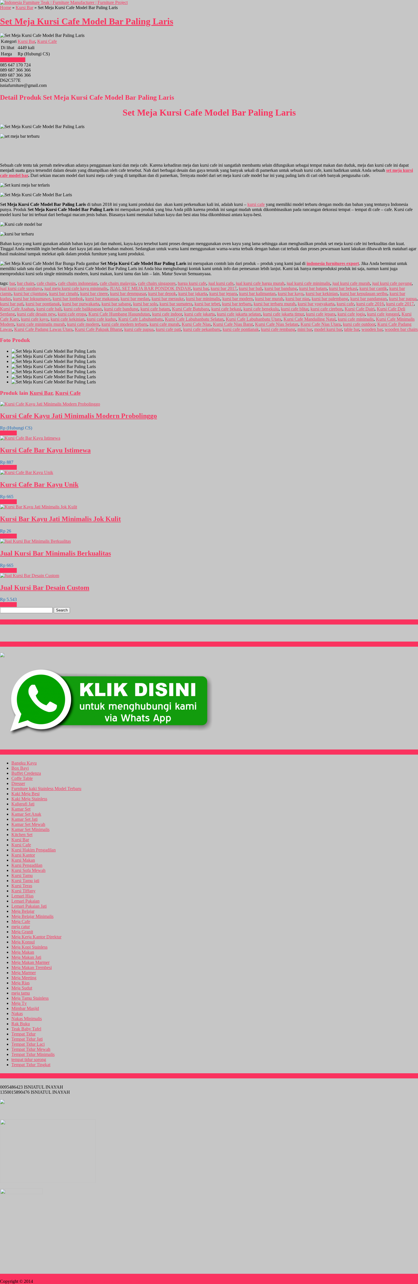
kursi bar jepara (223, 293)
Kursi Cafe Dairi (359, 308)
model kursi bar (328, 329)
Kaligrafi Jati (22, 803)
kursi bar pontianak (43, 303)
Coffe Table (22, 778)
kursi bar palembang (330, 298)
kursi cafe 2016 (370, 303)
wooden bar (371, 329)
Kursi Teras (21, 885)
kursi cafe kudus (101, 319)
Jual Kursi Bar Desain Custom (44, 587)
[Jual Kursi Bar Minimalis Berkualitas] (35, 541)
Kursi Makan (23, 860)
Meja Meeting (23, 977)
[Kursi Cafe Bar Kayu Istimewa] (30, 438)
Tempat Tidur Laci (28, 1044)
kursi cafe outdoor (359, 324)
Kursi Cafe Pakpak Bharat (98, 329)
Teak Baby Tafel (26, 1028)
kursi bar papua (403, 298)
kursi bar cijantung (30, 293)
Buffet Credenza (26, 773)
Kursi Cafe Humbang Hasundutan (119, 314)
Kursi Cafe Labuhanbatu (140, 319)
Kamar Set (20, 809)
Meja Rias (20, 982)
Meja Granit (22, 931)
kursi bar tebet (207, 303)
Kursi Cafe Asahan (17, 308)
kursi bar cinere (94, 293)
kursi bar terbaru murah (274, 303)
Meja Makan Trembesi (31, 967)
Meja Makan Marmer (30, 962)
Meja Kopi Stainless (29, 947)
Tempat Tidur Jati (27, 1039)
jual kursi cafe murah (351, 283)
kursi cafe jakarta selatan (239, 314)
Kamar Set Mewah (28, 824)
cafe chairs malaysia (118, 283)
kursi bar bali (250, 288)
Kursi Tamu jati (25, 880)
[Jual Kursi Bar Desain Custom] (29, 575)
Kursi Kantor (23, 855)
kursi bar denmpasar (128, 293)
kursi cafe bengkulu (261, 308)
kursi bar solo (145, 303)
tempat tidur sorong (28, 1059)
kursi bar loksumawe (31, 298)
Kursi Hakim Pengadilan (33, 849)
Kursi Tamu (22, 875)
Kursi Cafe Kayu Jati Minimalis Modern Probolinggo (78, 415)
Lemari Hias (22, 895)
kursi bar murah (269, 298)
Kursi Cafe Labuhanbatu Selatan (194, 319)
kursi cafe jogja (351, 314)
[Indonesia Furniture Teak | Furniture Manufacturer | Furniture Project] (64, 2)
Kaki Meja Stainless (29, 798)
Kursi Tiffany (23, 890)
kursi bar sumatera (176, 303)
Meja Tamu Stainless (30, 998)
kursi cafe (256, 204)
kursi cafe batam (155, 308)
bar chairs (25, 283)
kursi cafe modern (83, 324)
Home (5, 7)
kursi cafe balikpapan (83, 308)
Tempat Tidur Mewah (30, 1049)
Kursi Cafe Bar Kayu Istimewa (45, 450)
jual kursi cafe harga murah (260, 283)
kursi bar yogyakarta (316, 303)
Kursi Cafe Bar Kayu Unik (39, 484)
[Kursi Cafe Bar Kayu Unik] (26, 472)
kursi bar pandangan (368, 298)
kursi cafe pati (168, 329)
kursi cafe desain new (36, 314)
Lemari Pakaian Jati (29, 906)
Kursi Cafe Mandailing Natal (310, 319)
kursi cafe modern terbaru (124, 324)
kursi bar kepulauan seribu (363, 293)
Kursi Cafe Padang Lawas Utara (43, 329)
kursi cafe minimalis (356, 319)
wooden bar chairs (401, 329)
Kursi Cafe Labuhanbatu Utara (253, 319)
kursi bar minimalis (203, 298)
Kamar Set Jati (24, 819)
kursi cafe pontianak (241, 329)
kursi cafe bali (48, 308)
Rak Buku (20, 1023)
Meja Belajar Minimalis (32, 916)
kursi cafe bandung (121, 308)
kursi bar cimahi (63, 293)
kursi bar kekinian (322, 293)
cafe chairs (46, 283)
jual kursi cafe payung (392, 283)
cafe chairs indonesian (78, 283)
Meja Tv (19, 1003)
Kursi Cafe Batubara (190, 308)
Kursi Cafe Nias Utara (321, 324)
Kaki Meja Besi (25, 793)
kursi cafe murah (164, 324)
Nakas (17, 1013)
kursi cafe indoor (167, 314)
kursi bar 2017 (224, 288)
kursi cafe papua (139, 329)
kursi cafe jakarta (199, 314)
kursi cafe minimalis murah (40, 324)
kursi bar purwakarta (80, 303)
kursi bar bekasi (343, 288)
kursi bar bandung (280, 288)
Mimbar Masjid (25, 1008)
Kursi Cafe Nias (196, 324)
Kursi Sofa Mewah (28, 870)
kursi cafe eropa (72, 314)
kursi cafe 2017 (400, 303)
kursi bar (200, 288)
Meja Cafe (20, 921)
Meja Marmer (23, 972)
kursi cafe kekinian (67, 319)
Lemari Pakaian (25, 901)
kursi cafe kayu (34, 319)
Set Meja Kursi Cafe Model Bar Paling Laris (86, 21)
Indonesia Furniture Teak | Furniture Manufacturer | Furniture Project (95, 1281)
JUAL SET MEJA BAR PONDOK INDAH (150, 288)
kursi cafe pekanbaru (201, 329)
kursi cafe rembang (278, 329)
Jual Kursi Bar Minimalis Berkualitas (55, 553)
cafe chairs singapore (156, 283)
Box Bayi (20, 768)
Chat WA (8, 433)
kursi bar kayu (290, 293)
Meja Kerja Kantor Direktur (36, 936)
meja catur (20, 926)
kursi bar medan (135, 298)
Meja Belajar (22, 911)
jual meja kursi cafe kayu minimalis (75, 288)
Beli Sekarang (12, 59)
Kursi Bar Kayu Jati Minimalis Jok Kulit (60, 519)
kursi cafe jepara (320, 314)
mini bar (304, 329)
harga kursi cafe (192, 283)
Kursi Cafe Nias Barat (233, 324)
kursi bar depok (162, 293)
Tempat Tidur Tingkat (30, 1064)
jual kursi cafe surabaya (21, 288)
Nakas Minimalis (26, 1018)
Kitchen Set (21, 834)
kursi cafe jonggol (383, 314)
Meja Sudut (21, 988)
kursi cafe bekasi (226, 308)
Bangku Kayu (24, 763)
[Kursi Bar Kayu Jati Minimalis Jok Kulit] (38, 506)
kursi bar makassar (101, 298)
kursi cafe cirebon (326, 308)
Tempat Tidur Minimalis (33, 1054)
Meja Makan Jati (26, 957)
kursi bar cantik (373, 288)
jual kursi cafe (220, 283)
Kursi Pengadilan (26, 865)
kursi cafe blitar (294, 308)
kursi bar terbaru (236, 303)
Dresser (18, 783)
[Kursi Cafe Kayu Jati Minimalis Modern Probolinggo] (50, 404)
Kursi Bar (24, 7)
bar (12, 283)
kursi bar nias (297, 298)
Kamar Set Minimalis (30, 829)
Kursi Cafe (47, 41)
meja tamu (20, 993)
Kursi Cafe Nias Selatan (276, 324)
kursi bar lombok (68, 298)
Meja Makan (22, 952)
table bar (351, 329)
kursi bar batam (313, 288)
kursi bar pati (11, 303)
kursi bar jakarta (192, 293)
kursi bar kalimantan (257, 293)
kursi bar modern (237, 298)
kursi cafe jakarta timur (283, 314)
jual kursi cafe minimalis (308, 283)
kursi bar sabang (116, 303)
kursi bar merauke (168, 298)
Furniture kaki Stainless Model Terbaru (46, 788)
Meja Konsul (23, 941)
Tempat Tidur (23, 1034)
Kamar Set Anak (26, 814)
